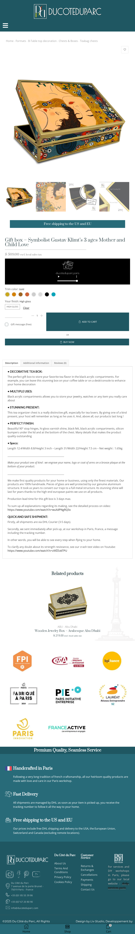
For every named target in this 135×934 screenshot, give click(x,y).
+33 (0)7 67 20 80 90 (22, 901)
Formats (21, 41)
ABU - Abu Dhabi (67, 627)
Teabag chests (89, 41)
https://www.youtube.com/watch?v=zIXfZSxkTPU (37, 550)
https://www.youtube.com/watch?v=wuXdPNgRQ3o (39, 510)
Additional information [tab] (36, 363)
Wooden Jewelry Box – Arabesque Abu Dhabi (67, 631)
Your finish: (12, 301)
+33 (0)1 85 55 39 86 (22, 895)
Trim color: (11, 289)
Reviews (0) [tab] (60, 363)
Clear (26, 308)
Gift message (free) (21, 324)
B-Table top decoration (42, 41)
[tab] (11, 363)
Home (10, 41)
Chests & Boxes (68, 41)
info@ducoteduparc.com (24, 908)
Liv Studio (97, 921)
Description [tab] (11, 363)
